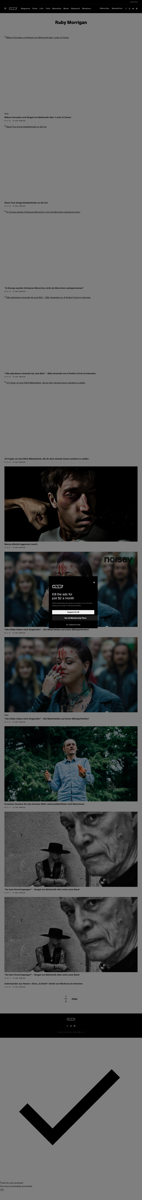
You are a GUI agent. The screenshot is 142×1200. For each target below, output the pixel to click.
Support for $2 (73, 612)
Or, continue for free (73, 625)
